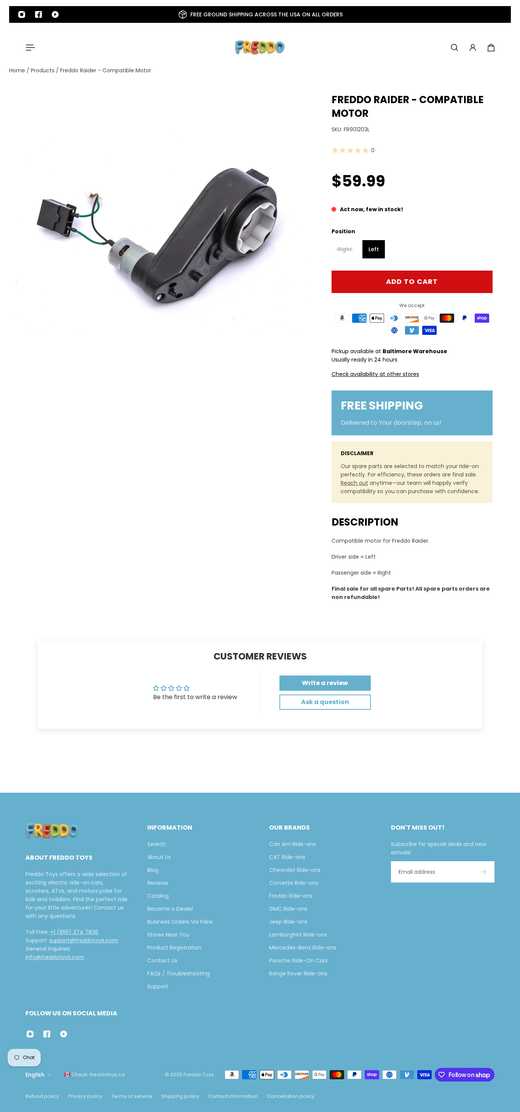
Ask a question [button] (325, 702)
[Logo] (260, 47)
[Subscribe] (483, 872)
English (35, 1075)
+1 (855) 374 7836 (74, 932)
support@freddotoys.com (83, 940)
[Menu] (29, 47)
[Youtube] (55, 14)
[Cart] (491, 47)
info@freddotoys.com (55, 957)
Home (18, 70)
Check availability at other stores (375, 374)
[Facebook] (38, 14)
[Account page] (473, 47)
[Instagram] (21, 14)
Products (43, 70)
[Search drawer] (454, 47)
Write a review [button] (325, 683)
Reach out (354, 483)
